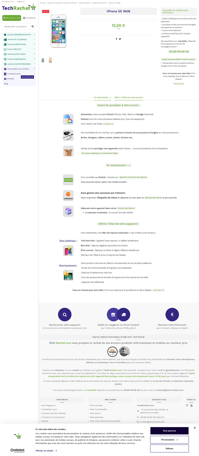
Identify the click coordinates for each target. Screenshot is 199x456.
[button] (19, 69)
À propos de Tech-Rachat (54, 413)
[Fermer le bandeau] (195, 428)
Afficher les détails (44, 450)
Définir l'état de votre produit (128, 97)
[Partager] (116, 39)
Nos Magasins (49, 405)
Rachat (45, 421)
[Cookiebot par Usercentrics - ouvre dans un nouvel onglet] (17, 451)
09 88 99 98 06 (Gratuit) (152, 417)
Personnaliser (167, 439)
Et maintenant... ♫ (102, 97)
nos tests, (182, 41)
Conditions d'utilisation (53, 417)
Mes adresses (96, 417)
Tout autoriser (169, 431)
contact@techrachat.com (152, 421)
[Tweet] (120, 39)
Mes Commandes (98, 409)
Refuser (169, 448)
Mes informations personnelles (105, 421)
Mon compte (96, 405)
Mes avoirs (95, 413)
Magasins (21, 1)
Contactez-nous (8, 1)
